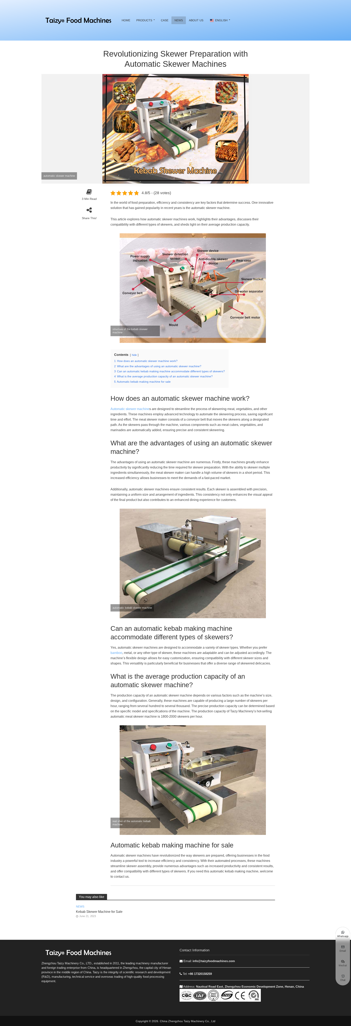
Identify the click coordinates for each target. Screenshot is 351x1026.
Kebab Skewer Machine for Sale (99, 911)
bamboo (116, 653)
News (178, 20)
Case (164, 20)
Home (126, 20)
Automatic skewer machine (129, 409)
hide (134, 354)
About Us (196, 20)
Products (144, 20)
